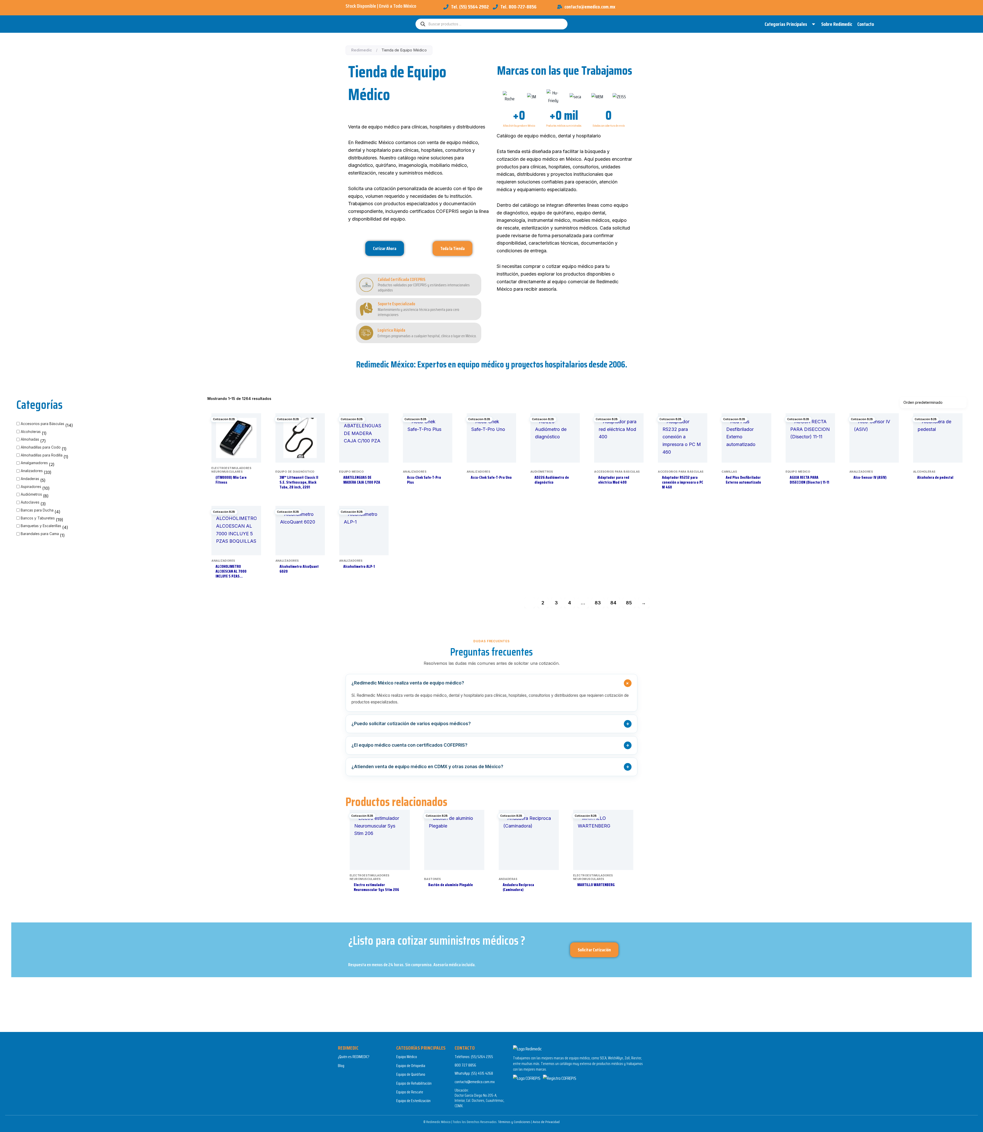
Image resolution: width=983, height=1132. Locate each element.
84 (613, 602)
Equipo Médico (406, 1056)
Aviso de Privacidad (546, 1122)
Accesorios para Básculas (42, 423)
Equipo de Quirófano (410, 1074)
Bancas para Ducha (37, 510)
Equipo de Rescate (409, 1092)
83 (598, 602)
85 (629, 602)
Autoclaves (30, 502)
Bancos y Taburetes (38, 518)
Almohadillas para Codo (41, 447)
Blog (341, 1065)
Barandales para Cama (40, 533)
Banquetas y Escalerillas (41, 526)
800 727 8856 (465, 1065)
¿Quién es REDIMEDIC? (353, 1056)
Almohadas (30, 439)
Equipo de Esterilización (413, 1100)
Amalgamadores (34, 463)
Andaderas (30, 478)
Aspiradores (31, 486)
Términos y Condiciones (514, 1122)
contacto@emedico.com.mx (475, 1082)
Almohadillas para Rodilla (41, 455)
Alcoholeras (31, 431)
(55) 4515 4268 (482, 1073)
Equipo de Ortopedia (410, 1065)
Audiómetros (31, 494)
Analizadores (32, 471)
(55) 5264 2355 (482, 1056)
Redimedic (361, 50)
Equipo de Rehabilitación (414, 1083)
